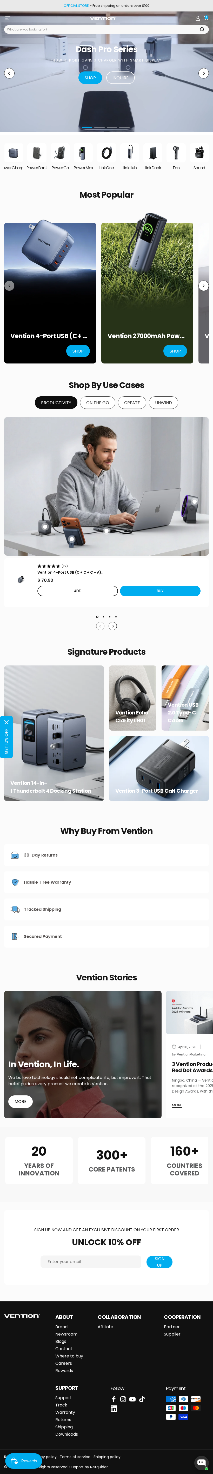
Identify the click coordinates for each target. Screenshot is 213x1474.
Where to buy (69, 1356)
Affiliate (105, 1327)
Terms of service (75, 1456)
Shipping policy (107, 1456)
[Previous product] (9, 286)
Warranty (65, 1412)
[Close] (6, 722)
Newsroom (66, 1334)
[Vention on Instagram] (123, 1399)
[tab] (56, 402)
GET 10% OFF (6, 741)
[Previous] (9, 73)
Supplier (172, 1334)
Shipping (64, 1427)
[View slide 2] (103, 617)
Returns (63, 1419)
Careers (63, 1363)
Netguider (99, 1467)
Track (61, 1405)
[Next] (203, 73)
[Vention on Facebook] (114, 1399)
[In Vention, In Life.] (83, 1054)
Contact (63, 1348)
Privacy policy (44, 1456)
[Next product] (203, 286)
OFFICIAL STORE (76, 6)
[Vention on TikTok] (142, 1399)
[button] (160, 591)
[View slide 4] (116, 617)
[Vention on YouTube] (132, 1399)
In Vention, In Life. (43, 1064)
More (20, 1102)
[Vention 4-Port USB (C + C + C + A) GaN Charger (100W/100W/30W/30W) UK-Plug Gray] (20, 579)
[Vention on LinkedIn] (114, 1408)
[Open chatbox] (201, 1463)
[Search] (202, 29)
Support (63, 1397)
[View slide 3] (109, 617)
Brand (61, 1327)
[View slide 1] (97, 617)
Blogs (60, 1341)
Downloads (66, 1434)
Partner (172, 1327)
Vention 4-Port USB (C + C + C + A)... (70, 572)
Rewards (64, 1370)
